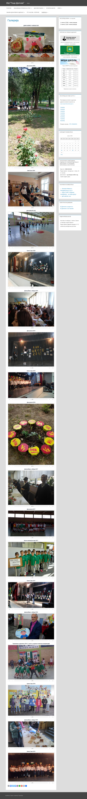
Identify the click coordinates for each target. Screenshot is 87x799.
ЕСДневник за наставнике (67, 208)
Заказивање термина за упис (22, 8)
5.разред (62, 115)
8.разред (62, 120)
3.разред (62, 111)
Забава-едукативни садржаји (15, 12)
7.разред (62, 118)
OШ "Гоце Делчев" (15, 3)
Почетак (8, 8)
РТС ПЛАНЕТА (73, 124)
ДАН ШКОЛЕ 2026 (66, 196)
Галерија (44, 12)
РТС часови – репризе (33, 12)
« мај (61, 154)
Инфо (59, 8)
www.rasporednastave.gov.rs (66, 103)
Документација (38, 8)
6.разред (62, 116)
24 (61, 150)
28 (72, 150)
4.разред (62, 113)
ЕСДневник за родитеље (66, 206)
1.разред (62, 107)
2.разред (62, 109)
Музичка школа (50, 8)
